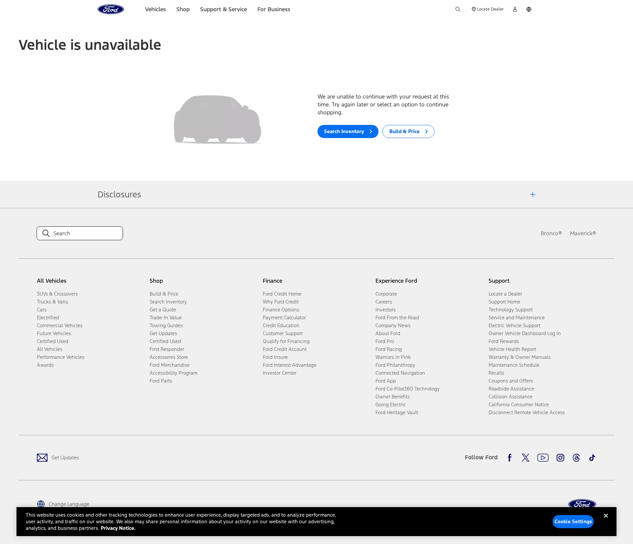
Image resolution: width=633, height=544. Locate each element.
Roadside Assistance (511, 389)
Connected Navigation (400, 373)
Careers (384, 302)
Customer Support (283, 333)
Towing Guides (166, 325)
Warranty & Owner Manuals (520, 357)
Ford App (386, 381)
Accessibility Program (173, 373)
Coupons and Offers (511, 381)
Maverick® (583, 233)
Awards (45, 365)
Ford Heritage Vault (397, 412)
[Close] (606, 521)
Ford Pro (385, 341)
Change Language (69, 504)
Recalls (496, 373)
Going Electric (391, 404)
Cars (41, 309)
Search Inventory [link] (168, 302)
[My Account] (515, 9)
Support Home (504, 302)
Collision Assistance (510, 396)
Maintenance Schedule (514, 365)
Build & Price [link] (164, 294)
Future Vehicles (54, 333)
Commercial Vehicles (59, 325)
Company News (393, 325)
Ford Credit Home (282, 294)
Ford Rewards (504, 341)
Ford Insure (275, 357)
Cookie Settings (573, 521)
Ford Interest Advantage (289, 365)
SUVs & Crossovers (57, 294)
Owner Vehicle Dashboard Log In (525, 333)
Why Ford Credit (281, 302)
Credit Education (281, 325)
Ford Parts (161, 381)
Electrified (48, 317)
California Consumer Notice (519, 404)
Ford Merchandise (170, 365)
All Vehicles (49, 349)
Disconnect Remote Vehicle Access (527, 412)
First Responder (167, 349)
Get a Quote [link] (163, 309)
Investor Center (279, 373)
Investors (386, 309)
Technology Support (511, 309)
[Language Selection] (528, 9)
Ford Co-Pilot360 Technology (408, 389)
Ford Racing (389, 349)
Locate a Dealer (505, 294)
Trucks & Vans (52, 302)
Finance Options (281, 309)
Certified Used (52, 341)
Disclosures (119, 194)
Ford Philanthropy (395, 365)
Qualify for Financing (286, 341)
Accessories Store (169, 357)
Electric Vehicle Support (514, 325)
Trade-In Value (166, 317)
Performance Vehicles (60, 357)
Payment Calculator (284, 317)
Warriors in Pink (393, 357)
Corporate (386, 294)
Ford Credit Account (285, 349)
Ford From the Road (397, 317)
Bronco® (551, 233)
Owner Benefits (393, 396)
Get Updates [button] (163, 333)
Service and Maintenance (517, 317)
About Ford (388, 333)
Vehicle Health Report (512, 349)
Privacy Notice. (118, 528)
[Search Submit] (458, 9)
